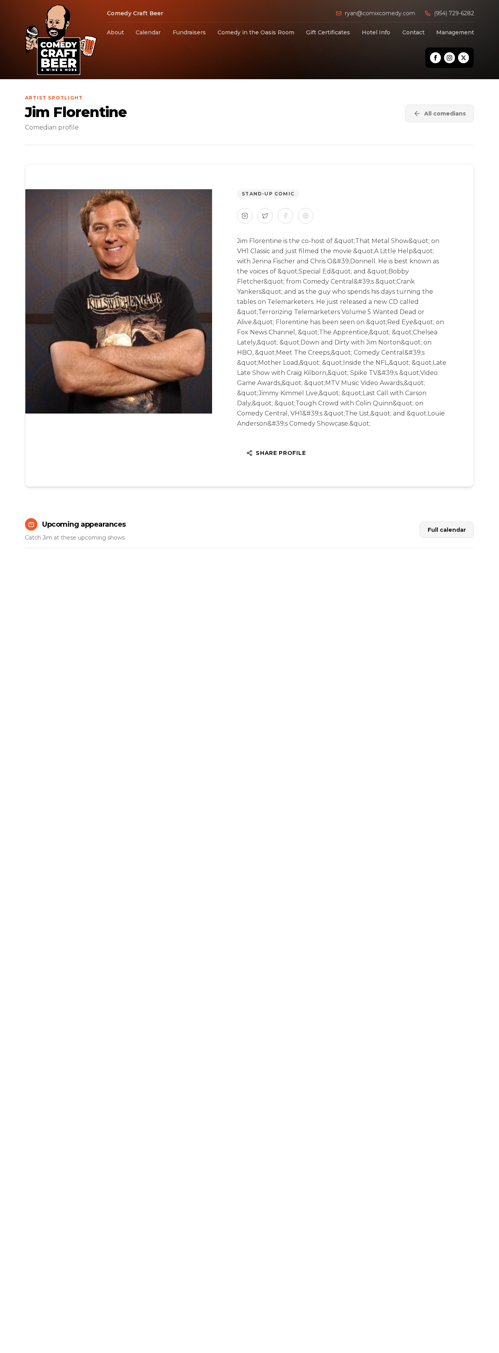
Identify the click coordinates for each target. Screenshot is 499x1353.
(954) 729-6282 (454, 13)
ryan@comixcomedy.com (380, 13)
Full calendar (447, 529)
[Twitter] (265, 216)
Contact (413, 32)
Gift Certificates (328, 32)
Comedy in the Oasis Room (256, 32)
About (115, 32)
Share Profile (281, 452)
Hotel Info (376, 32)
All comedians (445, 113)
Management (455, 32)
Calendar (148, 32)
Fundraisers (189, 32)
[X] (463, 57)
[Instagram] (449, 57)
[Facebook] (435, 57)
